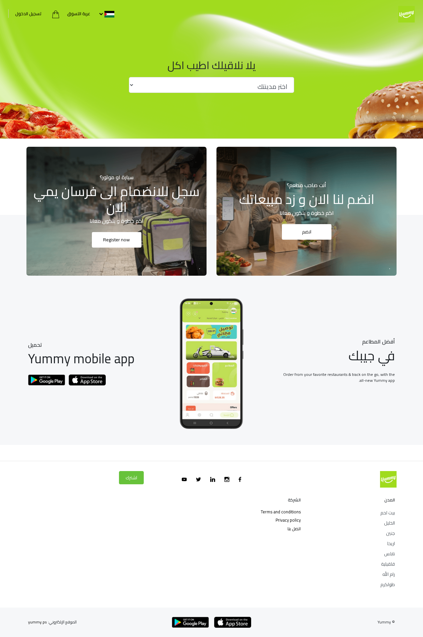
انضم (306, 231)
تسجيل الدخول (28, 14)
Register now (116, 239)
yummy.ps (37, 622)
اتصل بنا (294, 529)
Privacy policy (288, 520)
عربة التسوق (78, 14)
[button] (106, 14)
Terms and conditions (281, 512)
